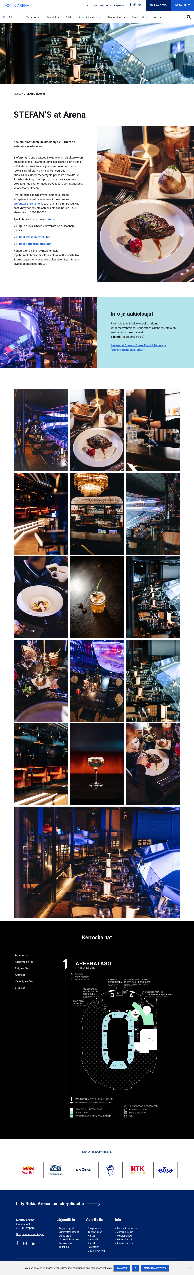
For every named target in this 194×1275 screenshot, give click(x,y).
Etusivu (17, 93)
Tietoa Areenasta (127, 1228)
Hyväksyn (122, 1268)
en (10, 17)
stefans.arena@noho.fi (28, 203)
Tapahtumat (33, 17)
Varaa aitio (158, 5)
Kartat (91, 1235)
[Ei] (190, 1268)
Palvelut (51, 17)
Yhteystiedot (119, 5)
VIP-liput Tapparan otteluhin (32, 244)
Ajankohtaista (105, 5)
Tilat (68, 17)
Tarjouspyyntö (67, 1228)
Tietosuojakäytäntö (155, 1268)
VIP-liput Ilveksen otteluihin (32, 237)
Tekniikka (64, 1246)
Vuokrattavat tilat (69, 1232)
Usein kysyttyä (90, 5)
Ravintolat (138, 17)
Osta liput (182, 5)
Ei (135, 1268)
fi (4, 17)
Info (156, 17)
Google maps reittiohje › (30, 1234)
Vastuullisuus (125, 1232)
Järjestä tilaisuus (87, 17)
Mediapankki (124, 1235)
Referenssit (66, 1243)
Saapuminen (114, 17)
